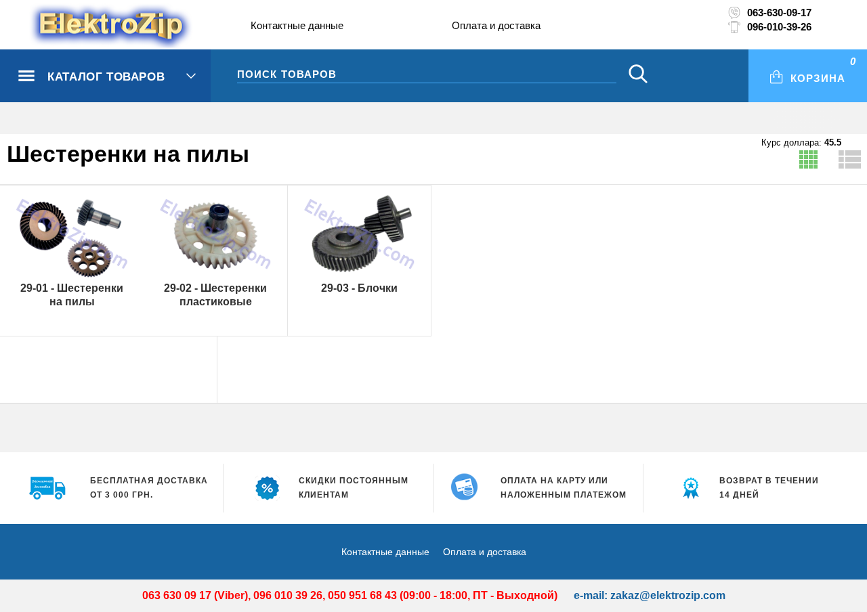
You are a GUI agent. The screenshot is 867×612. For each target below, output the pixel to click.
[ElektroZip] (83, 26)
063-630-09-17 (779, 12)
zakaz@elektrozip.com (667, 595)
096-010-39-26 (779, 26)
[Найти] (638, 75)
